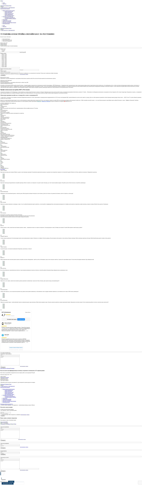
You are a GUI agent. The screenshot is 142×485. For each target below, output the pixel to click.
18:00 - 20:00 (4, 64)
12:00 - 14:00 (4, 61)
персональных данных (24, 74)
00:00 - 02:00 (4, 54)
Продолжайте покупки (7, 483)
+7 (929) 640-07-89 (11, 7)
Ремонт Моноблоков (9, 14)
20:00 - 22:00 (4, 65)
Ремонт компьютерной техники (9, 10)
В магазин (11, 481)
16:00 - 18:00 (4, 63)
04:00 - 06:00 (4, 56)
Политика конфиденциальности (6, 404)
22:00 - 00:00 (4, 66)
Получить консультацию (5, 8)
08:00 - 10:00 (4, 58)
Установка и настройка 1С (10, 17)
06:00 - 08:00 (4, 57)
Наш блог (4, 3)
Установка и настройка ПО (8, 16)
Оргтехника (5, 19)
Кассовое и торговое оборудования (9, 22)
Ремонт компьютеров (9, 11)
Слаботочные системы (7, 20)
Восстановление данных (9, 15)
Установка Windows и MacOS (10, 18)
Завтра (3, 51)
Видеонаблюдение (6, 23)
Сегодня (3, 50)
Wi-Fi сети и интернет (7, 21)
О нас (4, 2)
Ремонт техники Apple (9, 13)
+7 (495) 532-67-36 (3, 7)
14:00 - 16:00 (4, 62)
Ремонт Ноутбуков (8, 12)
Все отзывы (2, 169)
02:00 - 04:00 (4, 55)
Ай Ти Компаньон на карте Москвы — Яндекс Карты (16, 349)
